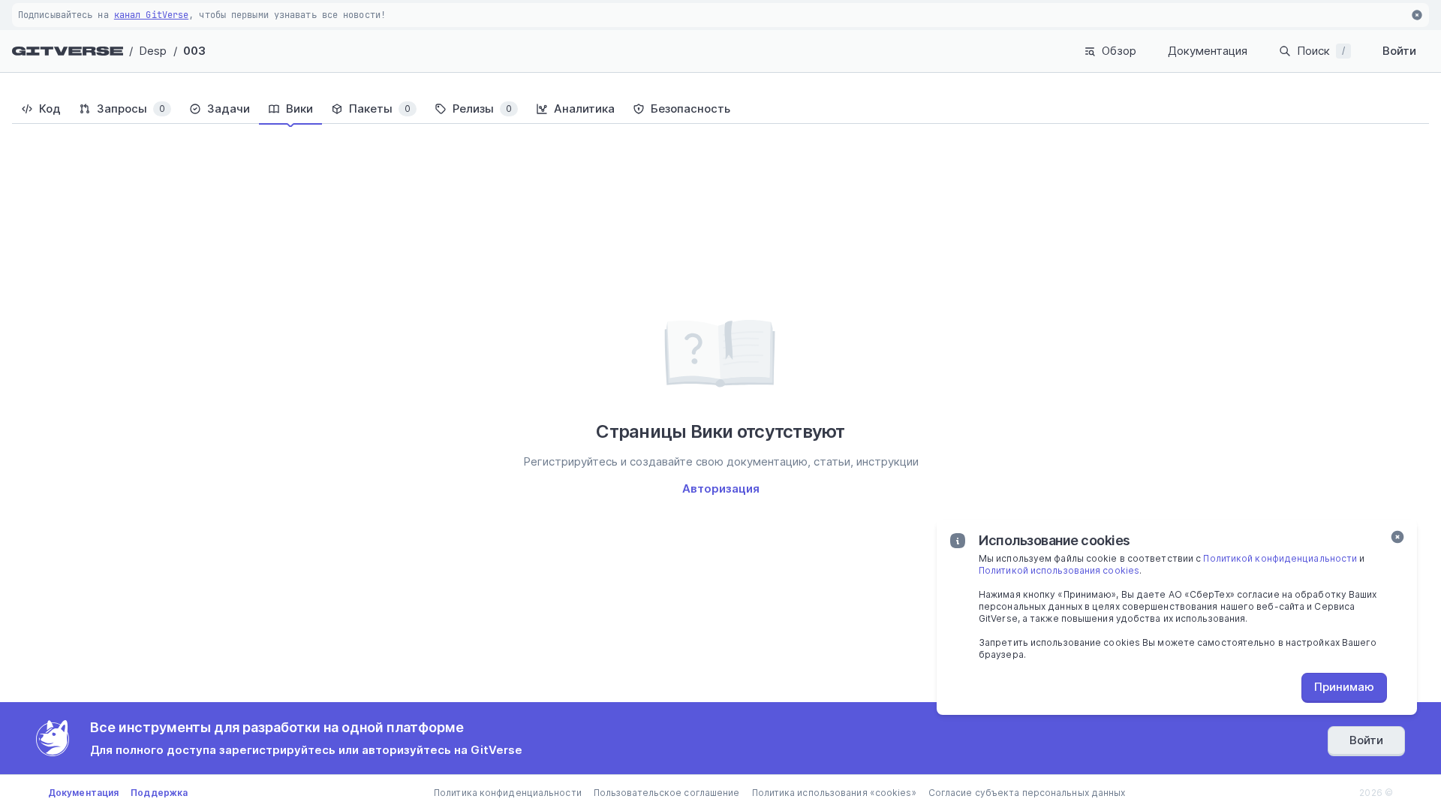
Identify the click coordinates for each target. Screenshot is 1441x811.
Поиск (1321, 51)
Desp (153, 51)
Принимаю (1344, 687)
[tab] (41, 109)
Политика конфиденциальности (508, 792)
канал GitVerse (151, 15)
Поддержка (159, 792)
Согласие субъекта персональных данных (1027, 792)
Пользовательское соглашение (667, 792)
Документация (1207, 51)
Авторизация (721, 488)
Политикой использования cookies (1059, 570)
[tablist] (720, 109)
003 (194, 51)
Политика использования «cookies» (834, 792)
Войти (1399, 51)
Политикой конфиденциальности (1280, 558)
